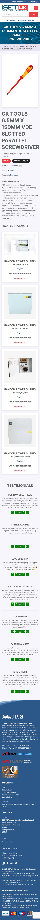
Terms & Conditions (9, 792)
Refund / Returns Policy (10, 795)
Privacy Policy (7, 790)
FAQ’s (4, 787)
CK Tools (10, 170)
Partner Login (33, 2)
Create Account (21, 161)
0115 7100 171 (7, 841)
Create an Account (18, 2)
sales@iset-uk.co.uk (9, 848)
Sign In (6, 161)
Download (14, 175)
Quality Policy (7, 797)
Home (4, 46)
